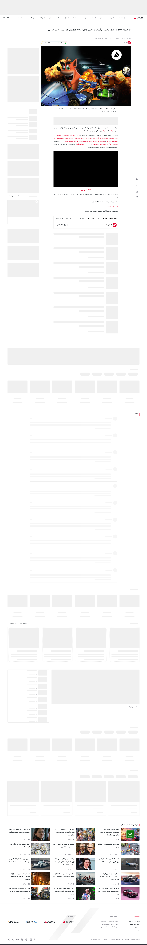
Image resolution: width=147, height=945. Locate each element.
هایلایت (111, 131)
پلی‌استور (115, 206)
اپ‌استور (109, 206)
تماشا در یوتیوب (86, 190)
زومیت (105, 131)
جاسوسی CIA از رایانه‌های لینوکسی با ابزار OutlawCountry (97, 144)
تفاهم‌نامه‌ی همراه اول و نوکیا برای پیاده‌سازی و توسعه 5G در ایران (83, 141)
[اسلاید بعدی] (5, 212)
